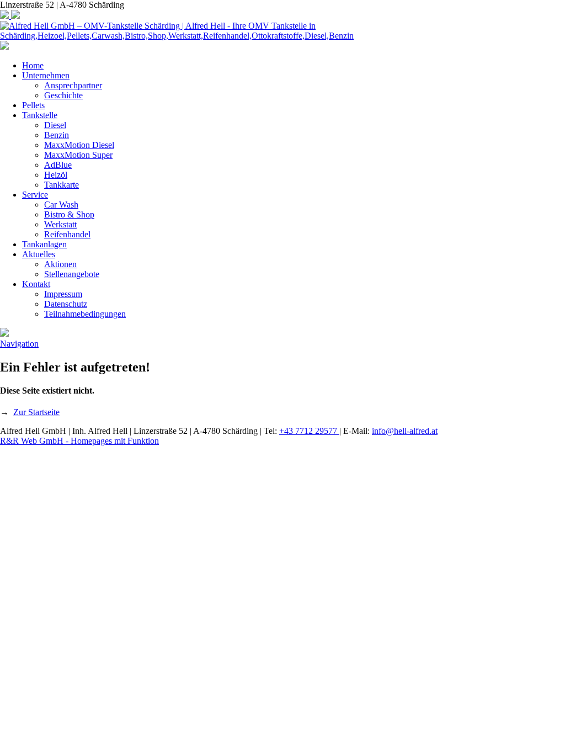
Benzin (56, 135)
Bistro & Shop (69, 214)
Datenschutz (65, 304)
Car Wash (61, 204)
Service (35, 194)
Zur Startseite (36, 412)
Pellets (33, 105)
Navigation (19, 343)
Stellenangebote (71, 274)
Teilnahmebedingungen (85, 313)
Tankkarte (61, 184)
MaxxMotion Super (78, 155)
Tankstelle (39, 115)
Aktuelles (38, 254)
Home (33, 65)
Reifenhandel (67, 234)
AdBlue (58, 164)
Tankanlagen (44, 244)
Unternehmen (46, 75)
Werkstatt (60, 224)
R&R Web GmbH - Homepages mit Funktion (79, 440)
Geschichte (63, 95)
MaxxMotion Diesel (79, 145)
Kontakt (36, 284)
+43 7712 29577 (309, 431)
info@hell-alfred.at (405, 431)
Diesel (55, 125)
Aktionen (60, 264)
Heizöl (55, 174)
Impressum (63, 294)
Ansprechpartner (73, 85)
